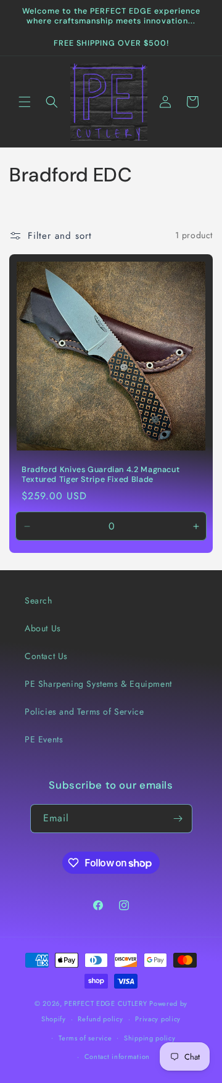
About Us (43, 628)
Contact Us (46, 656)
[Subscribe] (178, 818)
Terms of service (85, 1038)
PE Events (44, 739)
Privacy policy (158, 1019)
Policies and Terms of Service (84, 711)
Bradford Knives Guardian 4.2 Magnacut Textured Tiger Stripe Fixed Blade (100, 474)
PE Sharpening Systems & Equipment (98, 684)
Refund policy (100, 1019)
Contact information (117, 1056)
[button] (24, 101)
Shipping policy (150, 1038)
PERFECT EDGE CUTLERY (105, 1003)
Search (38, 600)
